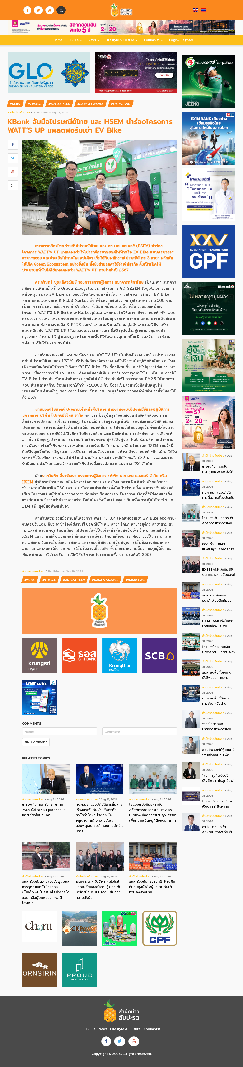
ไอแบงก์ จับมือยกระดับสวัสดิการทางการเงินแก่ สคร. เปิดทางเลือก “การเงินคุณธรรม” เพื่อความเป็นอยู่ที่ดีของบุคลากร (153, 812)
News (92, 39)
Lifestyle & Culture (120, 39)
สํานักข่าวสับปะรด (19, 112)
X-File (74, 39)
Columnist (151, 39)
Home (57, 39)
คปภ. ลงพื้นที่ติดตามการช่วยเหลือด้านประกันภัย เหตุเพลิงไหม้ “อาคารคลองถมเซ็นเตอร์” (218, 701)
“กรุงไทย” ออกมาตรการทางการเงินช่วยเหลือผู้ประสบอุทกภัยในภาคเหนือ (216, 726)
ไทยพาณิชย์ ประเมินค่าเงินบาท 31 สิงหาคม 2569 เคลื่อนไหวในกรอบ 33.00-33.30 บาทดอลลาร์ (217, 804)
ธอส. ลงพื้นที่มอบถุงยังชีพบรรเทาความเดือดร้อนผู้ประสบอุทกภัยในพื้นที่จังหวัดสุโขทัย (217, 675)
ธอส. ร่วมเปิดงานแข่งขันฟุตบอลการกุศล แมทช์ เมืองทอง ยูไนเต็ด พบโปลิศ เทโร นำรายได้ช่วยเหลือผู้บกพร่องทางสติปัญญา (46, 892)
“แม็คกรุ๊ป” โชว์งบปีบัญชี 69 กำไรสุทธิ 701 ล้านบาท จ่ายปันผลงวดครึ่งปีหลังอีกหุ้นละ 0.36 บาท (218, 778)
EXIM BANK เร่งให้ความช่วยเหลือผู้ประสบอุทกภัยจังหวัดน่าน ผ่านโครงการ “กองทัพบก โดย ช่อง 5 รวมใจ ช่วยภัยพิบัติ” (218, 623)
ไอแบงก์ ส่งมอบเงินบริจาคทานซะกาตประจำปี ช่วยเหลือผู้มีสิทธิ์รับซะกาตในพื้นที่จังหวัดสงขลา (218, 649)
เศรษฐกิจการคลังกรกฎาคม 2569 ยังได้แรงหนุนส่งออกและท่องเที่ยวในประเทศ (44, 809)
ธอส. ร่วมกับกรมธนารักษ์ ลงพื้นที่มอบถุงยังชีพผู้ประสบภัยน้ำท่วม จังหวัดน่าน (152, 887)
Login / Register (181, 39)
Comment (39, 742)
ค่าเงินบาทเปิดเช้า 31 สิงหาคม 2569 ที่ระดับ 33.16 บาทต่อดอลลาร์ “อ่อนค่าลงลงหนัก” (217, 829)
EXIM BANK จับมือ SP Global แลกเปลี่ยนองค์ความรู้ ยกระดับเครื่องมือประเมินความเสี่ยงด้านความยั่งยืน (99, 889)
